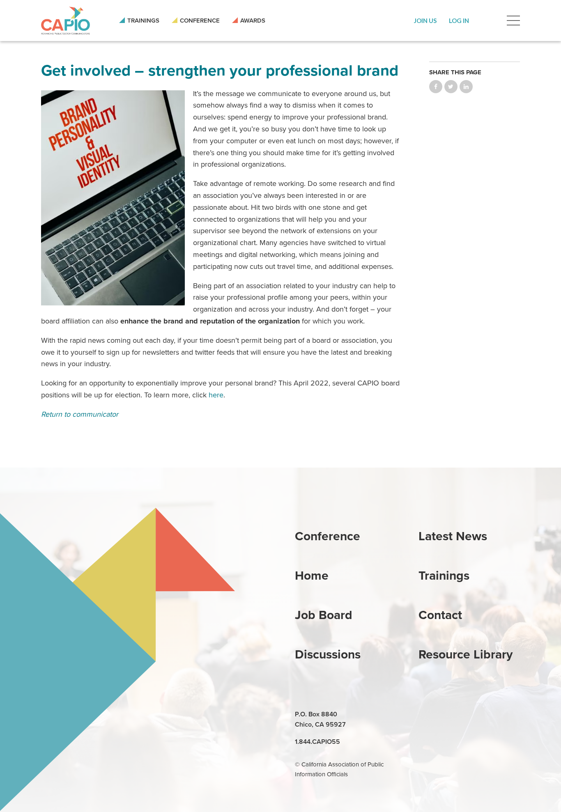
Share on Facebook (435, 86)
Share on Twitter (451, 86)
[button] (425, 20)
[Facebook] (444, 714)
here (216, 394)
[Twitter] (463, 714)
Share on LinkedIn (466, 86)
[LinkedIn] (425, 714)
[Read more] (113, 197)
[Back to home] (65, 20)
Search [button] (487, 20)
